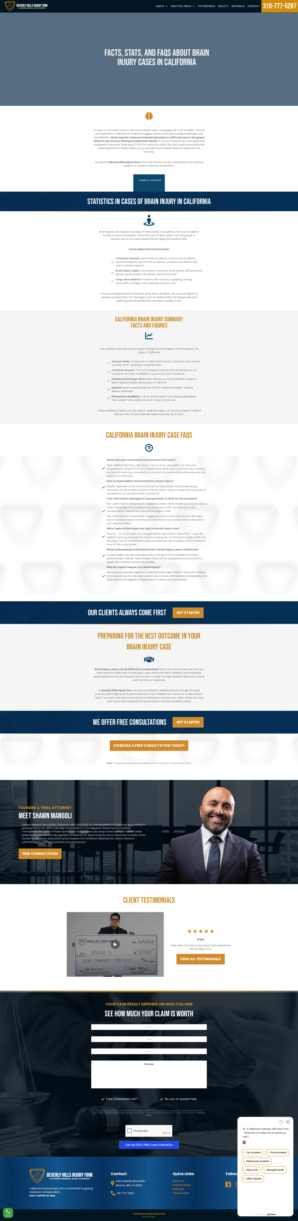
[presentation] (149, 1131)
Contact (254, 6)
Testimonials (206, 6)
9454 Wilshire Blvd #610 (130, 1181)
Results (223, 6)
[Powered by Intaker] (271, 1214)
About (160, 6)
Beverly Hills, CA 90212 (129, 1185)
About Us (178, 1181)
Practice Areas (181, 6)
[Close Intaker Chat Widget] (287, 1121)
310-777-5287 (279, 6)
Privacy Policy (149, 1216)
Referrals (237, 6)
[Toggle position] (281, 1121)
